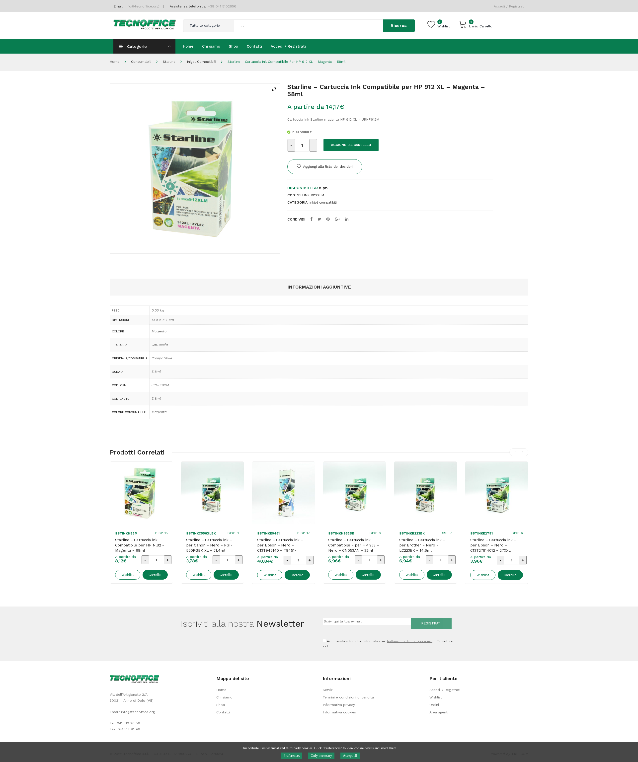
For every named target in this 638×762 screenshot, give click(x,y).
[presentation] (516, 452)
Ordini (434, 705)
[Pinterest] (328, 219)
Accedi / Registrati (509, 6)
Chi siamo (224, 697)
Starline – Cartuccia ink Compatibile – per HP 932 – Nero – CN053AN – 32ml (353, 545)
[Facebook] (311, 219)
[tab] (319, 287)
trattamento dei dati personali (409, 641)
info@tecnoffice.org (138, 712)
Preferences (292, 756)
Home (115, 62)
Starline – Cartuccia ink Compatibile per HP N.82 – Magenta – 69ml (139, 545)
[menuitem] (188, 46)
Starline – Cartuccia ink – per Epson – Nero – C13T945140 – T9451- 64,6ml (280, 548)
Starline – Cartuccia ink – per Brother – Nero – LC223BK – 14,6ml (422, 545)
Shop (220, 705)
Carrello (155, 575)
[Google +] (337, 219)
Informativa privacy (339, 705)
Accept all (350, 756)
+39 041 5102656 (222, 6)
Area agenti (438, 712)
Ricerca (399, 25)
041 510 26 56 (128, 723)
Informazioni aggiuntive (319, 287)
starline (169, 62)
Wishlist (435, 697)
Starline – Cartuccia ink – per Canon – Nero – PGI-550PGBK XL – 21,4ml (209, 545)
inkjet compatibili (201, 62)
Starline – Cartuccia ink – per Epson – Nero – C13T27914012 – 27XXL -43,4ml (493, 548)
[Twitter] (319, 219)
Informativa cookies (339, 712)
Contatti (223, 712)
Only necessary (321, 756)
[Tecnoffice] (144, 24)
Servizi (328, 690)
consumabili (141, 62)
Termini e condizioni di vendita (348, 697)
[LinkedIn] (346, 219)
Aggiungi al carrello (351, 145)
